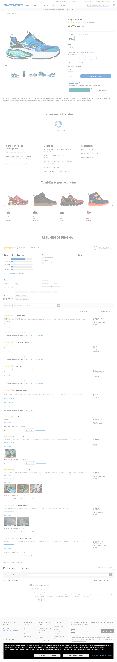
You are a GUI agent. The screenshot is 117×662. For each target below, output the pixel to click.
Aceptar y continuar (47, 655)
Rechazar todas (76, 655)
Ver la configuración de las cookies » (102, 655)
